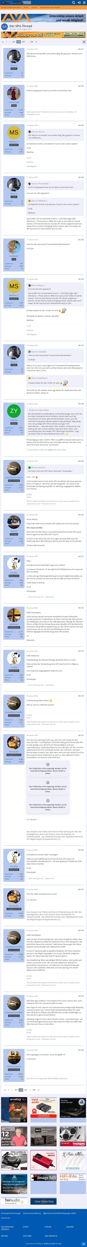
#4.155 (81, 735)
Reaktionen (9, 73)
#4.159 (81, 996)
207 (13, 42)
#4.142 (81, 86)
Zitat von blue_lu (37, 132)
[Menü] (84, 3)
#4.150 (81, 515)
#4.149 (81, 461)
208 (18, 42)
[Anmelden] (79, 2)
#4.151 (81, 556)
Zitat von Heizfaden (39, 352)
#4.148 (81, 404)
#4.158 (81, 930)
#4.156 (81, 850)
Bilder (7, 115)
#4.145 (81, 240)
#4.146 (81, 279)
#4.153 (81, 651)
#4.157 (81, 889)
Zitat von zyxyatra (38, 467)
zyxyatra (50, 450)
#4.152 (81, 608)
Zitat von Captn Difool (40, 410)
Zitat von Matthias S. (39, 201)
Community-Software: (43, 1243)
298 (31, 42)
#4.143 (81, 125)
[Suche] (74, 3)
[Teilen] (84, 42)
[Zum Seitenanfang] (83, 1244)
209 (23, 42)
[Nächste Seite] (36, 42)
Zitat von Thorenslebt (39, 183)
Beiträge (8, 75)
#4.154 (81, 696)
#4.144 (81, 177)
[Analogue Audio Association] (16, 2)
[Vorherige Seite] (3, 42)
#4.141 (81, 49)
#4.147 (81, 345)
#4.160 (81, 1050)
